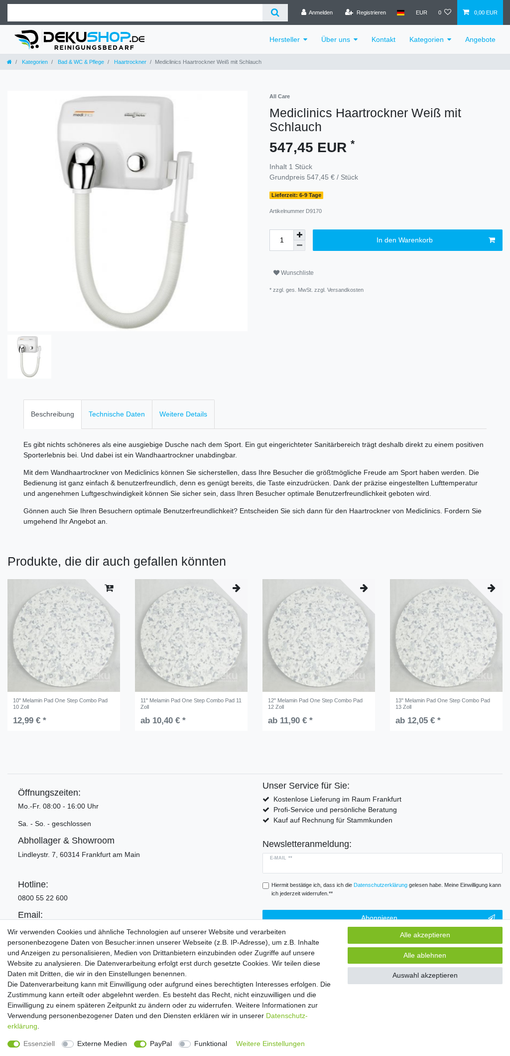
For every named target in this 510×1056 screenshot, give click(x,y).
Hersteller (284, 39)
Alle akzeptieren (425, 935)
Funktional (210, 1044)
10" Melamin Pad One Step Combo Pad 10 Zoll (60, 703)
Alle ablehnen (424, 955)
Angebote (480, 39)
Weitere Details (183, 414)
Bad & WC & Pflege (80, 62)
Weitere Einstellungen (270, 1044)
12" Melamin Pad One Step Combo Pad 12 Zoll (315, 703)
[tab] (52, 414)
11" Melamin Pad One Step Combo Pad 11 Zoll (191, 703)
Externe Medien (102, 1044)
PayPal (161, 1044)
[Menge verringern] (299, 245)
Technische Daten (117, 414)
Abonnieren (379, 918)
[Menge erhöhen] (299, 234)
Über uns (335, 39)
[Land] (400, 12)
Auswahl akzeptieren (425, 975)
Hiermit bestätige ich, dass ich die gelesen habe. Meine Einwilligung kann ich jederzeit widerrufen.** (386, 889)
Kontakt (383, 39)
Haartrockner (129, 62)
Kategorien (426, 39)
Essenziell (39, 1044)
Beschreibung (52, 414)
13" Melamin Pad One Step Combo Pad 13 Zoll (442, 703)
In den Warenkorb (405, 240)
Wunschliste (296, 272)
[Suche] (275, 12)
